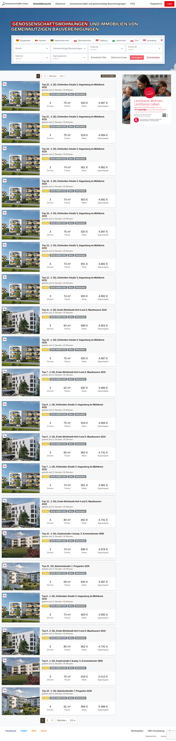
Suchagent (137, 57)
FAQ (132, 4)
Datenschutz (150, 736)
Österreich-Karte (119, 57)
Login (169, 4)
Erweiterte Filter (98, 57)
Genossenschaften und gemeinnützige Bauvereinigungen (98, 4)
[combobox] (32, 48)
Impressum (165, 736)
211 (62, 76)
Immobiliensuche (42, 4)
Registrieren (156, 4)
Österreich (60, 4)
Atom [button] (43, 731)
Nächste (53, 76)
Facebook (11, 731)
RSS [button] (34, 731)
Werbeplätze (137, 731)
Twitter (23, 731)
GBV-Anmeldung (156, 731)
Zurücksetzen (153, 57)
